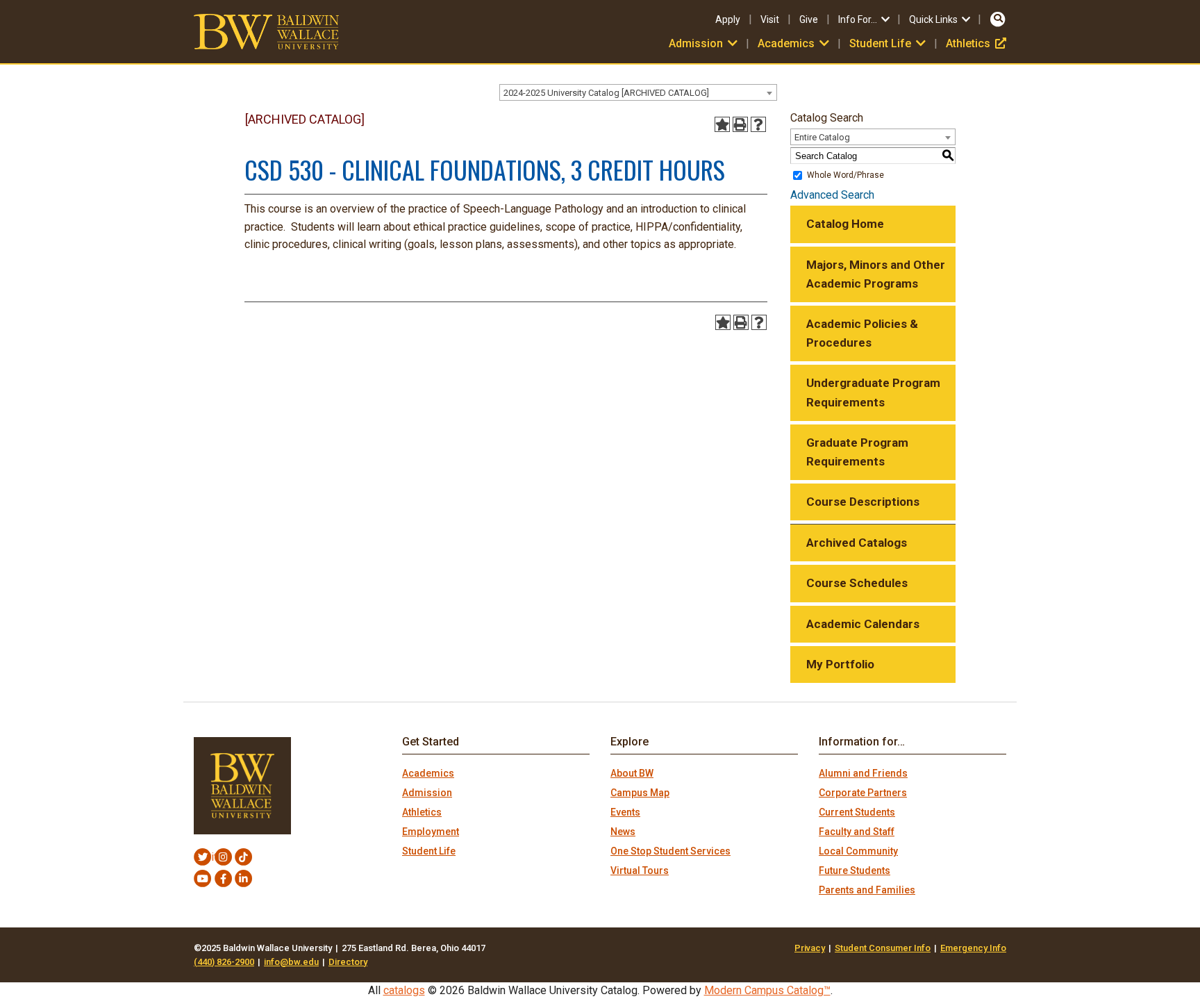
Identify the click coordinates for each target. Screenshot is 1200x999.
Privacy (809, 948)
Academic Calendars (862, 624)
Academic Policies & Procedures (862, 333)
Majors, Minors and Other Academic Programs (875, 274)
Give (808, 19)
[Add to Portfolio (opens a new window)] (722, 124)
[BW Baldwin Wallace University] (266, 31)
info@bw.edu (291, 962)
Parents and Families (867, 889)
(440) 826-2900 (224, 962)
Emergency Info (973, 948)
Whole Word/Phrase (845, 175)
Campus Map (639, 792)
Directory (347, 962)
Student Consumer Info (883, 948)
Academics (428, 773)
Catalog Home (845, 224)
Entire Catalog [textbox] (822, 137)
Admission (427, 792)
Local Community (858, 851)
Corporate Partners (863, 792)
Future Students (854, 870)
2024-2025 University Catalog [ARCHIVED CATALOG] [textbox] (606, 93)
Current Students (857, 812)
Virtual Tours (639, 870)
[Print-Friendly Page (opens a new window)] (740, 124)
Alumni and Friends (863, 773)
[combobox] (638, 92)
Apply (727, 19)
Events (625, 812)
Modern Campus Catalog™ (767, 990)
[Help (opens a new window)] (758, 124)
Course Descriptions (862, 502)
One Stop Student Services (670, 851)
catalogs (404, 990)
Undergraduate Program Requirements (873, 392)
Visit (769, 19)
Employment (430, 831)
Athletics (976, 43)
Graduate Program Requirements (857, 452)
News (622, 831)
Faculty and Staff (856, 831)
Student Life (429, 851)
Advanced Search (832, 194)
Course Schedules (857, 583)
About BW (631, 773)
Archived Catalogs (856, 543)
